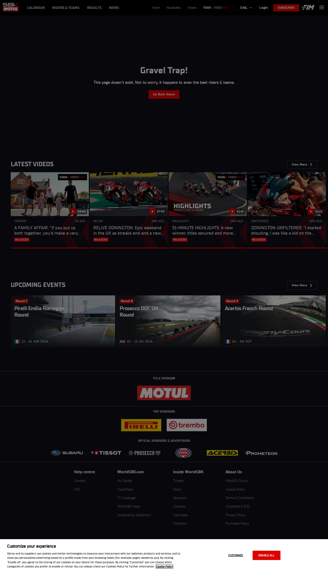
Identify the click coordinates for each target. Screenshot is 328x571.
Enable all (266, 555)
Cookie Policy (164, 566)
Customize (235, 555)
